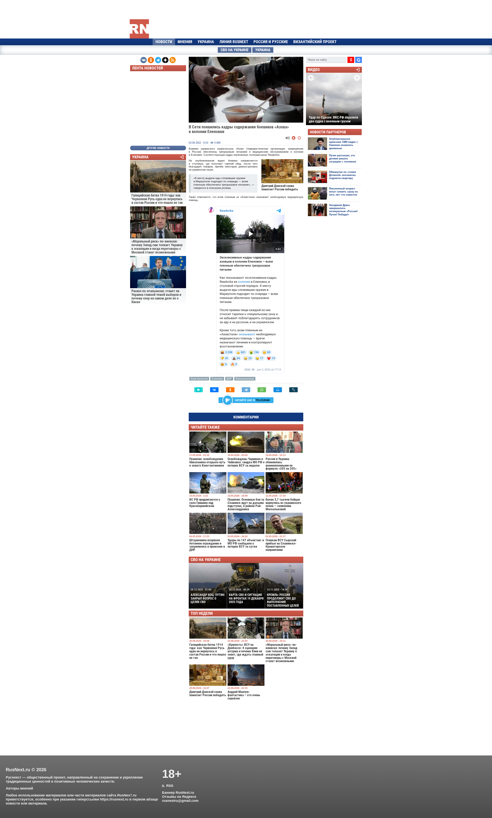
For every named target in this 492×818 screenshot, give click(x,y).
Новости (163, 41)
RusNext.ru (18, 769)
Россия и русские (270, 41)
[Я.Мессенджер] (198, 389)
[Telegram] (246, 389)
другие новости (158, 148)
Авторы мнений (19, 788)
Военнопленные (245, 378)
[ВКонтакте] (214, 389)
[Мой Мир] (277, 389)
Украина (206, 41)
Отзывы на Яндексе (179, 797)
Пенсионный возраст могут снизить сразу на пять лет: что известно (343, 191)
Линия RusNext (233, 41)
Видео (314, 70)
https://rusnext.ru (114, 799)
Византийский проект (315, 41)
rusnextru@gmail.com (180, 801)
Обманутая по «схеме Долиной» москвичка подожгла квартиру (342, 175)
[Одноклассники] (230, 389)
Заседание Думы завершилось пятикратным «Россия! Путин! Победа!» (343, 210)
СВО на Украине (234, 50)
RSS (167, 786)
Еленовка (217, 378)
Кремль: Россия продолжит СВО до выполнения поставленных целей (283, 597)
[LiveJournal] (293, 389)
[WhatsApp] (261, 389)
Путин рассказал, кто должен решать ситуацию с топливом (342, 158)
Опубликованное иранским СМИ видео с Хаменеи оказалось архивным (343, 143)
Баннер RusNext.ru (178, 793)
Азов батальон (199, 378)
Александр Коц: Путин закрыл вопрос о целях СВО (207, 596)
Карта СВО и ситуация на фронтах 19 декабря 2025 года (246, 596)
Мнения (185, 41)
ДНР (229, 378)
